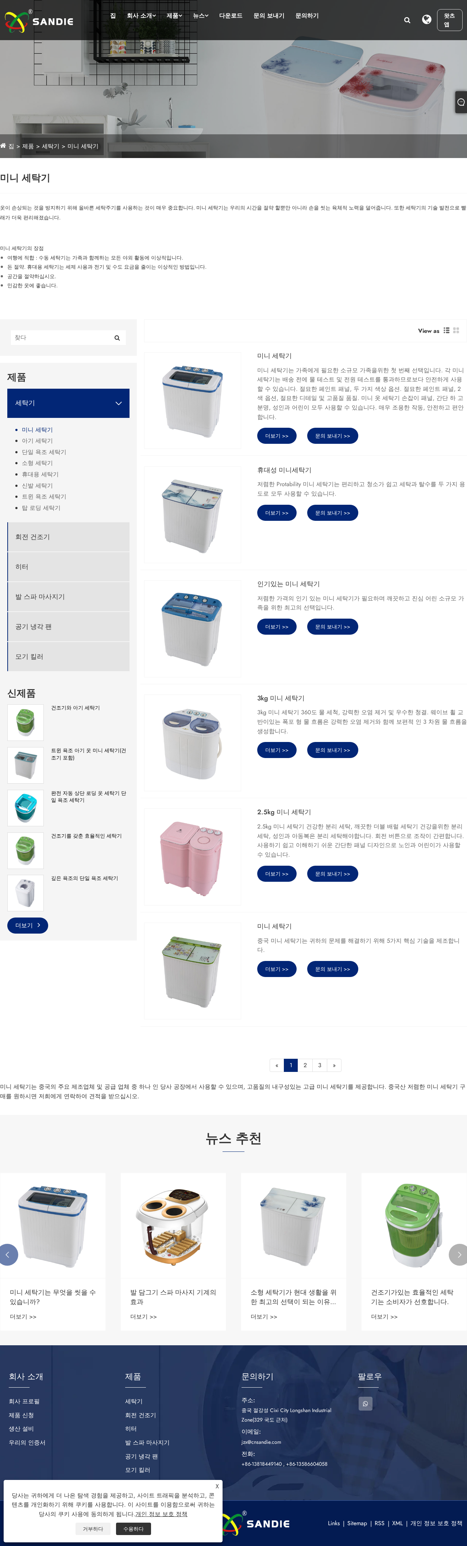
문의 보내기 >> (332, 435)
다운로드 (231, 15)
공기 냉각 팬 (33, 626)
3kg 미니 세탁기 (281, 699)
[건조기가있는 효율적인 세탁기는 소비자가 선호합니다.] (414, 1225)
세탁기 (50, 146)
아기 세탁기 (37, 441)
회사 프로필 (24, 1401)
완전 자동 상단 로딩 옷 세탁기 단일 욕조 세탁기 (88, 797)
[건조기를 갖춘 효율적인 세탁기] (25, 850)
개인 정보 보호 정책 (436, 1523)
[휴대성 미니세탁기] (192, 514)
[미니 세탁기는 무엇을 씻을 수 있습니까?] (52, 1225)
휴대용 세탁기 (40, 474)
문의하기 (307, 15)
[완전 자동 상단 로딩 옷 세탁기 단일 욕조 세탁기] (25, 807)
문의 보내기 (269, 15)
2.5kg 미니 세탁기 (284, 812)
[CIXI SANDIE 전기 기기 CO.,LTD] (39, 21)
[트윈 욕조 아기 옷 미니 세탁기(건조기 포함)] (25, 764)
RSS (380, 1523)
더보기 (25, 925)
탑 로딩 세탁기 (41, 508)
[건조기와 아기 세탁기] (25, 722)
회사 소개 (139, 15)
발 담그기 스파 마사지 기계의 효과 (173, 1297)
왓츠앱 (449, 20)
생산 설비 (21, 1428)
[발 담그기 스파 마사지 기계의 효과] (173, 1225)
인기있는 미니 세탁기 (288, 584)
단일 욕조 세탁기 (44, 452)
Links (334, 1523)
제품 (172, 15)
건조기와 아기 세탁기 (75, 707)
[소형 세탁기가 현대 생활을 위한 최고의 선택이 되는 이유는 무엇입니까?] (293, 1225)
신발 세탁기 (37, 485)
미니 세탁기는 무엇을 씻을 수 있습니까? (53, 1297)
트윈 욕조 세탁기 (44, 496)
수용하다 (133, 1528)
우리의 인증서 (27, 1442)
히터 (21, 567)
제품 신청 (21, 1415)
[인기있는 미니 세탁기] (192, 628)
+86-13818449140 (262, 1464)
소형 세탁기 (37, 463)
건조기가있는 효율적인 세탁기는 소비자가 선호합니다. (412, 1297)
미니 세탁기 (83, 146)
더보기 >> (277, 435)
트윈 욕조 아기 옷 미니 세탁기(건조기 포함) (88, 754)
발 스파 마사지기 (40, 596)
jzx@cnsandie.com (261, 1442)
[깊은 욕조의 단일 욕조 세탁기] (25, 892)
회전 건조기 (32, 537)
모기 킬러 (29, 656)
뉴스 (199, 15)
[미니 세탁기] (192, 400)
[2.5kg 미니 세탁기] (192, 856)
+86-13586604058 (307, 1464)
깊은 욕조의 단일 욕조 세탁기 (84, 878)
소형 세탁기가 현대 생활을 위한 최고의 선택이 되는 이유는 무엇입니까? (294, 1297)
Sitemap (357, 1523)
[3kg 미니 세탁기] (192, 743)
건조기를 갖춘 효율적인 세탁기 (86, 835)
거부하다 (93, 1528)
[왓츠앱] (366, 1404)
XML (397, 1523)
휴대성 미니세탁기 (284, 470)
